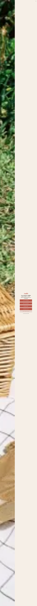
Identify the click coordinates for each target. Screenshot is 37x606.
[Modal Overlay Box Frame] (18, 303)
